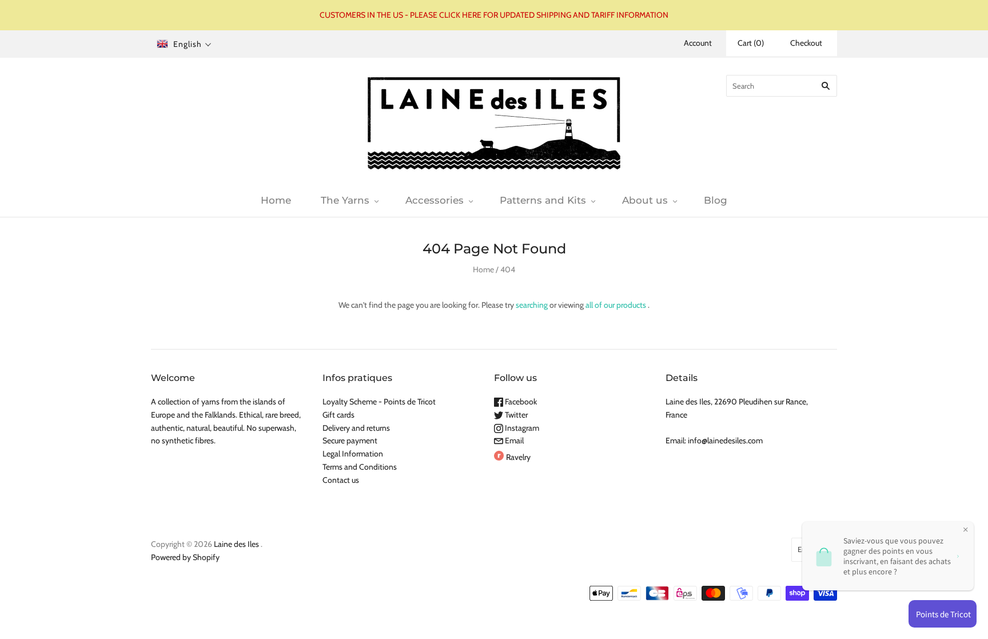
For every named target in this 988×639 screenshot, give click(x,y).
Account (698, 43)
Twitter (515, 415)
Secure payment (349, 440)
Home (276, 200)
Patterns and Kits (543, 200)
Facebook (520, 401)
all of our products (615, 305)
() (751, 43)
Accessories (434, 200)
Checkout (806, 43)
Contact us (340, 480)
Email (513, 440)
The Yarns (345, 200)
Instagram (521, 428)
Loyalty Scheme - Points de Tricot (379, 401)
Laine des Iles (236, 544)
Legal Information (352, 454)
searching (532, 305)
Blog (715, 200)
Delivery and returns (356, 428)
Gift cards (338, 415)
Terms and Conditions (359, 467)
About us (645, 200)
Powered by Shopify (185, 557)
